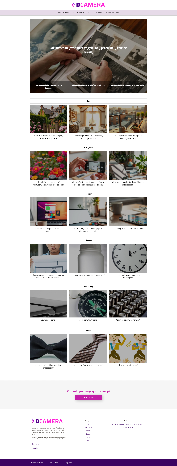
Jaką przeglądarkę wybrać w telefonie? (128, 85)
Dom (72, 12)
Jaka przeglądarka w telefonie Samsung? (49, 86)
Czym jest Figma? (48, 320)
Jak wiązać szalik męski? (128, 365)
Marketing (110, 12)
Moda (118, 12)
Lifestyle (100, 12)
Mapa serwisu (54, 462)
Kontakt (35, 448)
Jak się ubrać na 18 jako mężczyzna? (88, 365)
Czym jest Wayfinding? (88, 320)
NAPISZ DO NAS (88, 398)
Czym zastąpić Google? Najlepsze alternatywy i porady (88, 230)
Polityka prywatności (36, 462)
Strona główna (63, 12)
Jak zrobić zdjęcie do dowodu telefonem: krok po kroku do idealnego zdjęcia (88, 183)
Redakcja (35, 444)
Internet (91, 12)
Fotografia (81, 12)
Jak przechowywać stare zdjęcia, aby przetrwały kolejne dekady (88, 50)
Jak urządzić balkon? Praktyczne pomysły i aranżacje (128, 137)
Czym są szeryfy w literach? (128, 320)
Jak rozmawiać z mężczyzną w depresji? (88, 275)
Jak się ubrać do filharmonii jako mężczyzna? (48, 366)
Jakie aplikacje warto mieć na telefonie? (88, 85)
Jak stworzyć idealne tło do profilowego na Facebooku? (128, 183)
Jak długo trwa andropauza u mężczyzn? (128, 276)
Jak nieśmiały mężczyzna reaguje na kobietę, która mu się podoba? (48, 276)
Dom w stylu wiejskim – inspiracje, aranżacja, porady (88, 137)
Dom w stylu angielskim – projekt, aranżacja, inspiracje (48, 137)
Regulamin (68, 462)
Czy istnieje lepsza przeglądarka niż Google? (48, 230)
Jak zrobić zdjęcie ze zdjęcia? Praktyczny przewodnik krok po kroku (48, 183)
